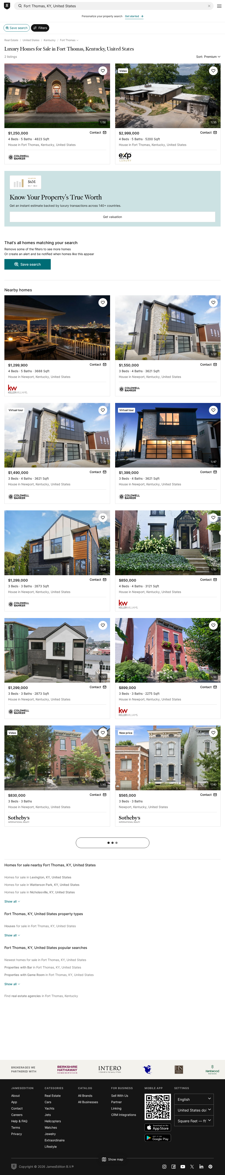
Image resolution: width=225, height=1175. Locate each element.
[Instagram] (164, 1166)
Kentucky (50, 40)
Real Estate (11, 40)
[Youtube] (183, 1166)
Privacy (16, 1134)
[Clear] (209, 6)
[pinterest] (210, 1166)
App (14, 1102)
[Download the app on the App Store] (158, 1127)
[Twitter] (192, 1166)
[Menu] (219, 6)
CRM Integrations (123, 1115)
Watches (51, 1127)
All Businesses (88, 1102)
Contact (17, 1108)
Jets (48, 1115)
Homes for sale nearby (50, 865)
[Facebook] (173, 1166)
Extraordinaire (55, 1140)
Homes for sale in (37, 877)
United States (31, 40)
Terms (15, 1127)
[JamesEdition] (7, 6)
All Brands (85, 1095)
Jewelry (50, 1134)
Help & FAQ (19, 1121)
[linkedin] (201, 1166)
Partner (116, 1102)
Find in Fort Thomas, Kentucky (41, 996)
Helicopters (53, 1121)
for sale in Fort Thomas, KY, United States (40, 926)
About (15, 1095)
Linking (116, 1108)
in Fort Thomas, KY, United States (42, 967)
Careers (16, 1115)
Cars (48, 1102)
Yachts (49, 1108)
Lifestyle (51, 1146)
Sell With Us (119, 1095)
